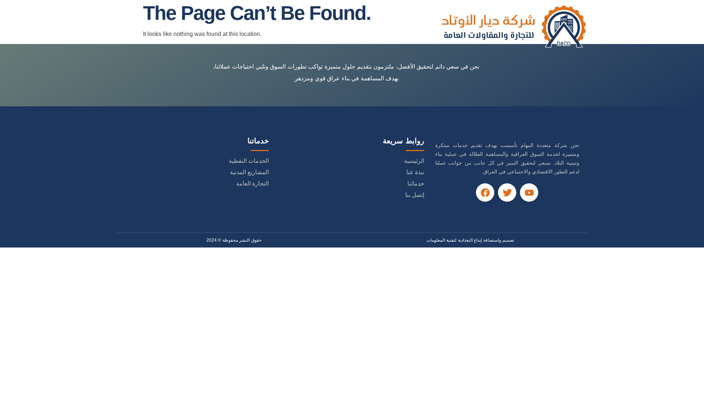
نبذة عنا (335, 26)
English (179, 26)
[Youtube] (529, 192)
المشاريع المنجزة (259, 26)
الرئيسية (369, 26)
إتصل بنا (214, 26)
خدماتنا (302, 26)
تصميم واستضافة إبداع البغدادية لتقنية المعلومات (470, 240)
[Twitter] (507, 192)
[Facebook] (485, 192)
